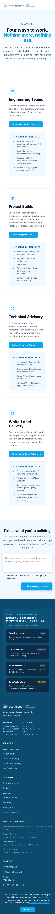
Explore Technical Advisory (24, 345)
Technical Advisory (11, 758)
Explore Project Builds (22, 235)
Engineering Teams (11, 749)
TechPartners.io (9, 841)
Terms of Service (10, 812)
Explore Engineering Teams (24, 124)
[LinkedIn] (13, 885)
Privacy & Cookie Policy (39, 903)
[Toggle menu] (49, 5)
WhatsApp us (11, 867)
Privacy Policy (9, 807)
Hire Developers (10, 768)
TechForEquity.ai (10, 849)
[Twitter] (8, 885)
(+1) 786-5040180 (10, 734)
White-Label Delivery (12, 763)
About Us (7, 802)
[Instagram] (17, 885)
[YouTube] (22, 885)
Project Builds (9, 754)
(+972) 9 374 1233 (30, 734)
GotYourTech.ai (9, 834)
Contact (6, 788)
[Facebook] (4, 885)
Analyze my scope (36, 586)
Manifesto (7, 793)
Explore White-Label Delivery (25, 454)
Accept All (27, 909)
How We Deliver (10, 797)
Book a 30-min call (11, 783)
